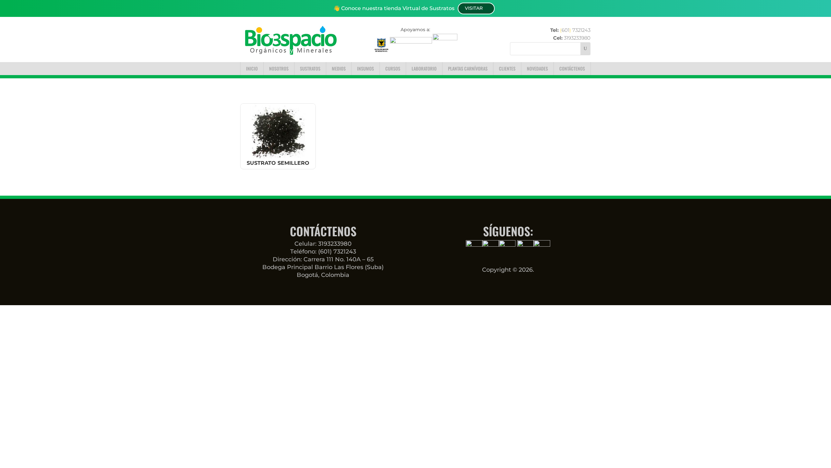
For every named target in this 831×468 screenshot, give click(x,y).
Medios (339, 68)
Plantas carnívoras (468, 68)
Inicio (252, 68)
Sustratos (310, 68)
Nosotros (279, 68)
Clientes (507, 68)
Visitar (474, 8)
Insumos (365, 68)
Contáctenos (572, 68)
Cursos (392, 68)
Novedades (537, 68)
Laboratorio (424, 68)
